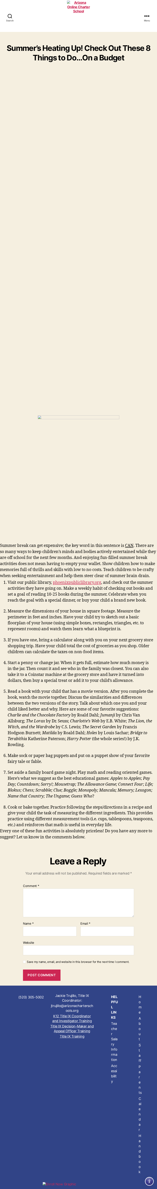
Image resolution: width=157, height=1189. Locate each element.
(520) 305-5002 (31, 997)
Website (28, 942)
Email (85, 923)
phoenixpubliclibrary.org (77, 582)
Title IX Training (72, 1036)
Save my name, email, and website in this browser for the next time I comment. (78, 962)
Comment (31, 886)
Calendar (140, 1114)
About (140, 1028)
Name (28, 923)
